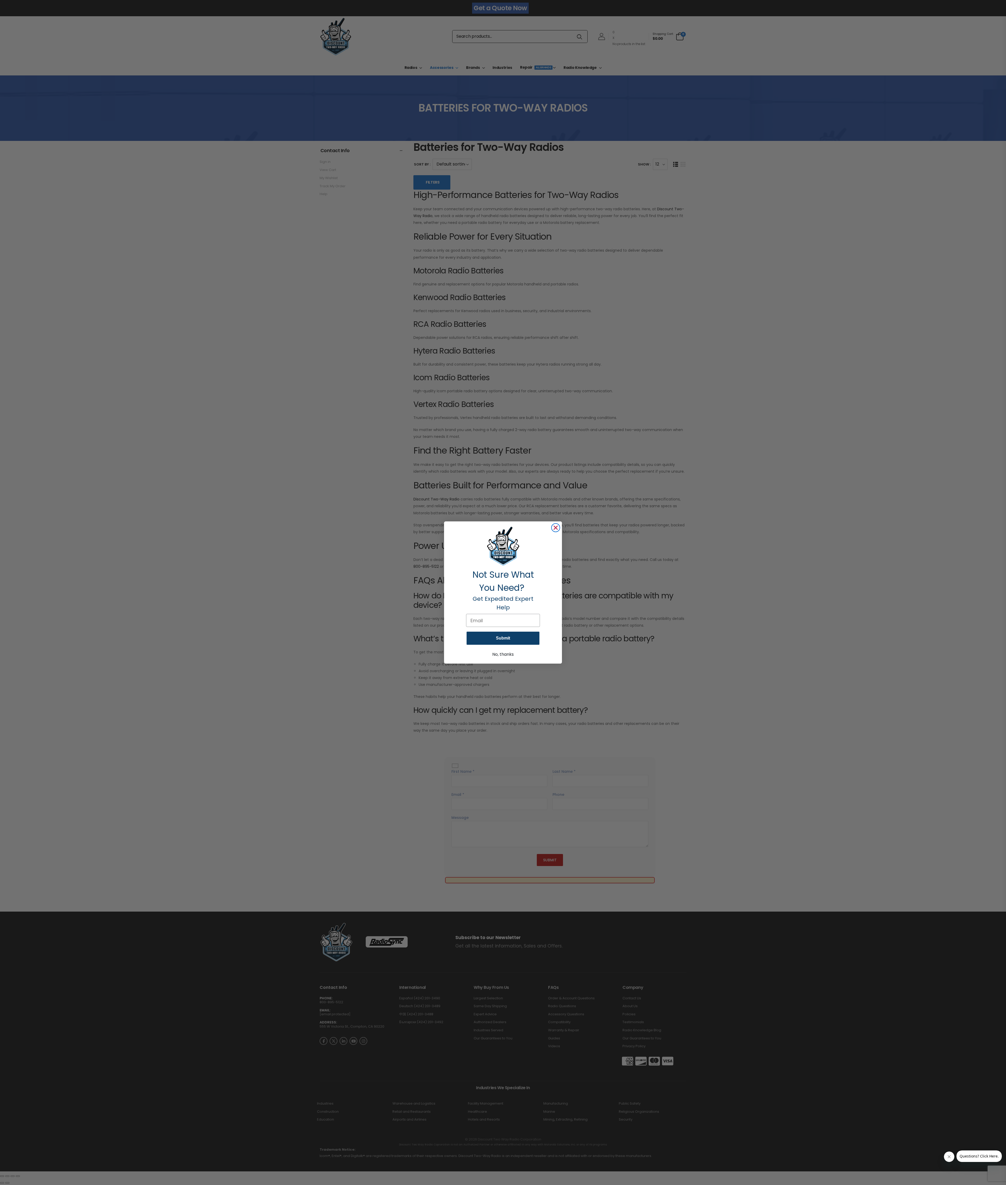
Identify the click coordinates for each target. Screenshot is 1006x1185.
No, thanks (503, 654)
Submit (503, 638)
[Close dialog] (555, 527)
